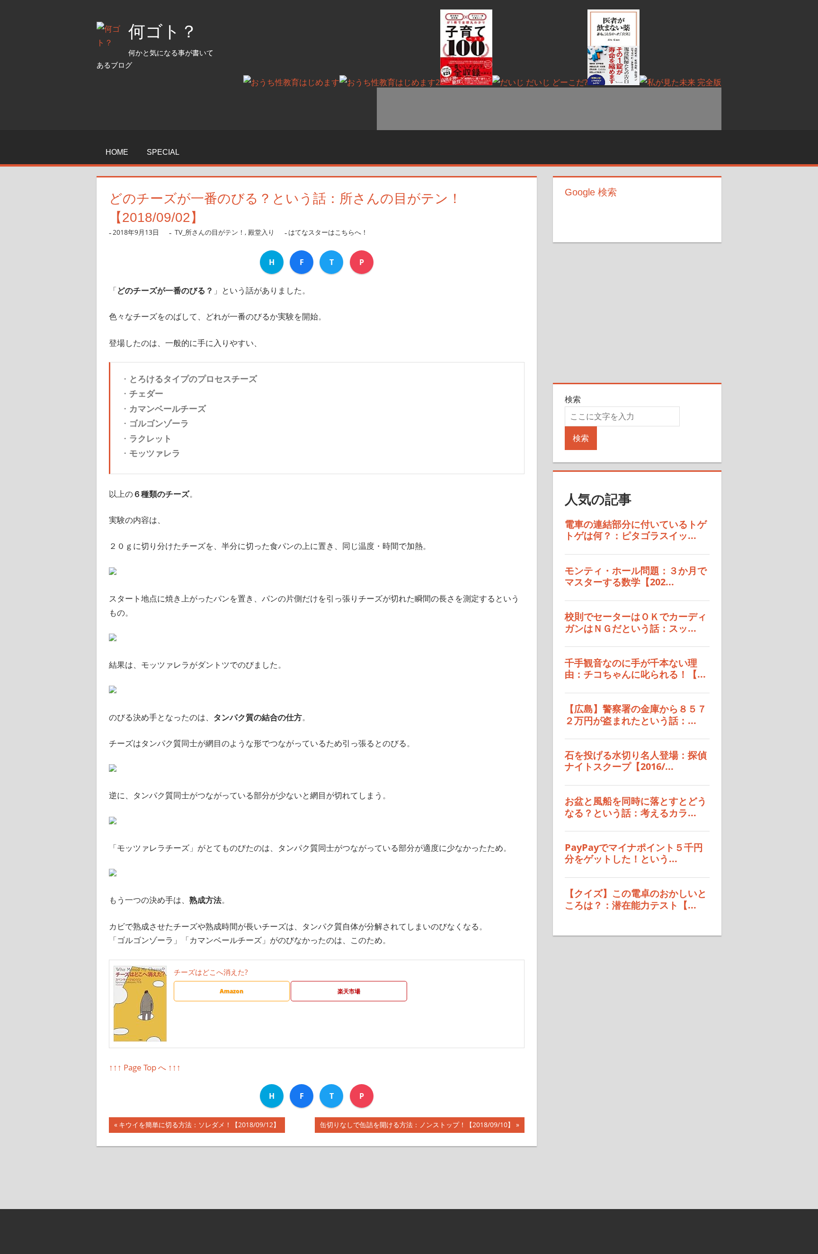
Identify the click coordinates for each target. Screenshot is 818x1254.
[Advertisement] (549, 109)
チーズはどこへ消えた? (211, 972)
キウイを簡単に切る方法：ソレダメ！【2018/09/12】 (199, 1126)
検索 (573, 399)
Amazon (231, 991)
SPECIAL (163, 152)
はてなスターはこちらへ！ (328, 232)
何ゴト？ (162, 31)
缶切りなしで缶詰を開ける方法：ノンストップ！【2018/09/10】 (417, 1126)
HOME (117, 152)
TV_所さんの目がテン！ (210, 232)
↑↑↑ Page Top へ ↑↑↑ (145, 1067)
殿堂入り (261, 232)
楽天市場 (349, 991)
